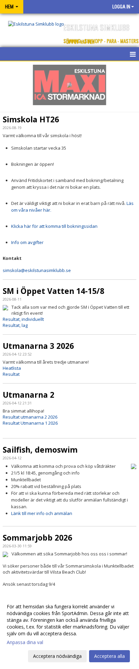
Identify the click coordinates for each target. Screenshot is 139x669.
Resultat (11, 374)
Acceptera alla (109, 656)
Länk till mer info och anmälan (41, 513)
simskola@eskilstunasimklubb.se (37, 270)
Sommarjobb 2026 (37, 537)
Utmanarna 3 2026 (38, 345)
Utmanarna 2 (28, 394)
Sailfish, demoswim (40, 449)
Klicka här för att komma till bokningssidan (54, 226)
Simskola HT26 (31, 119)
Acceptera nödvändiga (57, 656)
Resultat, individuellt (23, 319)
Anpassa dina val (25, 642)
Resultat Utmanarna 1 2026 (30, 423)
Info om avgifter (27, 242)
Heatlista (12, 368)
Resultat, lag (15, 325)
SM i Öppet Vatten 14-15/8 (53, 290)
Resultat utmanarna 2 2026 (30, 417)
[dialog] (69, 631)
